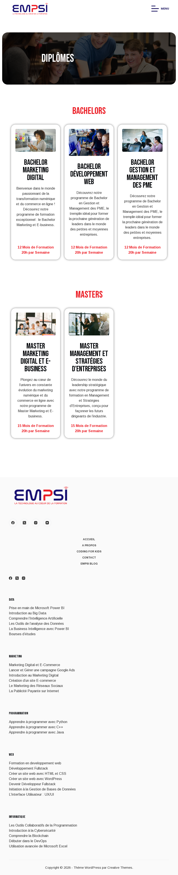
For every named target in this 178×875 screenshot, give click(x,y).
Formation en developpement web (35, 763)
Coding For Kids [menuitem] (89, 551)
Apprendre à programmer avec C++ (36, 727)
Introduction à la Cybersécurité (32, 830)
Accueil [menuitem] (89, 539)
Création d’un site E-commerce (32, 680)
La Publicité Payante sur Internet (34, 691)
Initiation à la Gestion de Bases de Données (42, 789)
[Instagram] (36, 523)
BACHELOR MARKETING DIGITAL (36, 170)
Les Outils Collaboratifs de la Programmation (43, 825)
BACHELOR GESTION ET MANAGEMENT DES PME (142, 174)
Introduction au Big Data (27, 613)
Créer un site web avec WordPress (35, 779)
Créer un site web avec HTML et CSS (37, 773)
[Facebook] (13, 523)
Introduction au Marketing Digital (33, 675)
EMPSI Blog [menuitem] (89, 563)
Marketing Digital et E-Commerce (34, 665)
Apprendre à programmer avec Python (38, 722)
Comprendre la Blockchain (28, 836)
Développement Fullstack (28, 768)
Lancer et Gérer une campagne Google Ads (42, 670)
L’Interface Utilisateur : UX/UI (31, 794)
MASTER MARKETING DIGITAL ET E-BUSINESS (36, 358)
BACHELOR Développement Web (89, 174)
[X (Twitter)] (24, 523)
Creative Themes (119, 867)
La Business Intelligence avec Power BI (39, 629)
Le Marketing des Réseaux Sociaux (36, 686)
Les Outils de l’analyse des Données (36, 623)
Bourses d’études (22, 634)
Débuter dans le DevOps (28, 841)
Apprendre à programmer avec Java (36, 732)
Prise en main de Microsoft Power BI (36, 608)
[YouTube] (47, 523)
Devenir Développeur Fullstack (32, 784)
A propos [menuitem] (89, 545)
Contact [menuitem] (89, 557)
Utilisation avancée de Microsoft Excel (38, 846)
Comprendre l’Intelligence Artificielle (36, 618)
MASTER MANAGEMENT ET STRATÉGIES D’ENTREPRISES (89, 358)
